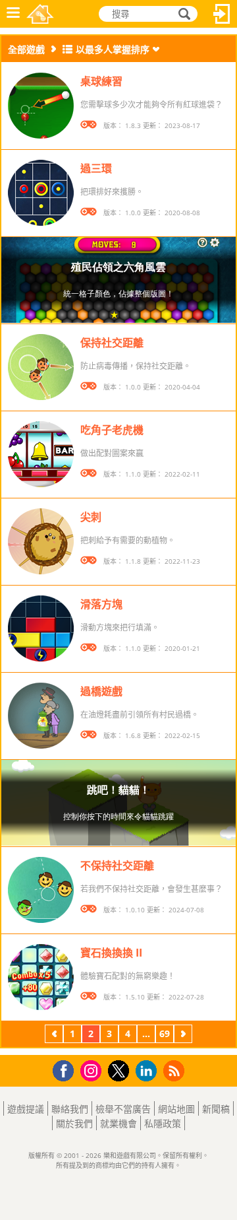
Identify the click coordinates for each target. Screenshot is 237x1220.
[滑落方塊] (41, 628)
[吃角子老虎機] (41, 454)
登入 (221, 14)
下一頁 (183, 1035)
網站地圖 (176, 1108)
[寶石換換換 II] (41, 977)
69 (164, 1033)
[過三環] (41, 193)
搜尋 (182, 14)
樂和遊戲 (40, 14)
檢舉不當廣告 (123, 1108)
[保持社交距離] (41, 367)
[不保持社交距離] (41, 890)
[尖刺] (41, 541)
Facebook (67, 1069)
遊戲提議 (25, 1108)
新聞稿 (216, 1108)
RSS (175, 1070)
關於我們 (74, 1123)
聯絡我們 (69, 1108)
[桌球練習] (41, 106)
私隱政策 (162, 1123)
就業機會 (118, 1123)
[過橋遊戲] (41, 716)
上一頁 (54, 1035)
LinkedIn (148, 1071)
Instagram (92, 1069)
